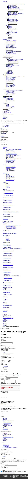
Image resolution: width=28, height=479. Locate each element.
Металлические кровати (11, 47)
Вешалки (8, 110)
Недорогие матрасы (12, 6)
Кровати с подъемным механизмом (13, 51)
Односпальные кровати (11, 40)
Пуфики (10, 68)
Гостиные (5, 103)
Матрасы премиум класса (14, 8)
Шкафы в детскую (10, 94)
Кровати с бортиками (10, 84)
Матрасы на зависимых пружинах (16, 13)
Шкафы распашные (10, 100)
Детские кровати (7, 74)
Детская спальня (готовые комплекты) (14, 90)
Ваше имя (3, 376)
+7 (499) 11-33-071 (5, 411)
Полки (7, 104)
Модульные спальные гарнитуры (15, 59)
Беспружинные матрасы (13, 7)
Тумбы (9, 67)
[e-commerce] (3, 128)
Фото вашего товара (5, 383)
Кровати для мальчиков (11, 77)
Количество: (3, 340)
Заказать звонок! (4, 131)
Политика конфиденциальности (10, 447)
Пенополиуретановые (13, 20)
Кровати (5, 39)
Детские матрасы (12, 5)
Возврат (5, 113)
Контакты (5, 117)
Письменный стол (10, 92)
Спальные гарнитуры (13, 60)
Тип (7, 2)
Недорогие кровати (10, 45)
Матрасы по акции (12, 12)
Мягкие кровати (9, 52)
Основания (8, 54)
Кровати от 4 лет (9, 81)
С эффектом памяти (12, 24)
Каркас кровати (9, 72)
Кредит (4, 118)
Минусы (3, 379)
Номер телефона (4, 467)
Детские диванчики (10, 91)
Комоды (10, 70)
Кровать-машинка (10, 86)
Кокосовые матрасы (12, 19)
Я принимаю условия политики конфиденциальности (14, 471)
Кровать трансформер (10, 85)
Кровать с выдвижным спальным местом (15, 76)
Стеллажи (8, 102)
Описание (5, 366)
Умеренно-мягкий (12, 28)
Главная (5, 111)
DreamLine (10, 35)
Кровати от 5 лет (9, 83)
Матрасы (5, 1)
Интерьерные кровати (11, 53)
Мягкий (10, 26)
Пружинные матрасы (13, 14)
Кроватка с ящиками (10, 79)
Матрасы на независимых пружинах (16, 4)
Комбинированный (12, 32)
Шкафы (5, 97)
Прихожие (5, 109)
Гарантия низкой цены (8, 114)
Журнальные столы (10, 106)
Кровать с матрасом (7, 96)
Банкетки (10, 71)
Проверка (3, 384)
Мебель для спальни (7, 57)
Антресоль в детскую (10, 93)
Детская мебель (6, 89)
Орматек (10, 38)
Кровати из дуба (9, 50)
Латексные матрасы (12, 21)
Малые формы (9, 66)
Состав (7, 18)
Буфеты (7, 105)
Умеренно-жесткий (12, 29)
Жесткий (10, 31)
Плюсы (3, 378)
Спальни (8, 58)
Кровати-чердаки (9, 87)
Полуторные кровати (10, 42)
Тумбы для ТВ (9, 107)
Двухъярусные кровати (8, 55)
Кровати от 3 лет (9, 80)
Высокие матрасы (12, 15)
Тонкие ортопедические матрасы (15, 9)
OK (16, 477)
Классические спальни (13, 63)
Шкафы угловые (9, 98)
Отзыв (2, 382)
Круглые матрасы (12, 17)
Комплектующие (9, 73)
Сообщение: (3, 470)
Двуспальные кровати (10, 41)
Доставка (5, 369)
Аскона (10, 37)
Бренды (7, 33)
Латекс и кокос (11, 22)
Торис (9, 34)
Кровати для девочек (10, 78)
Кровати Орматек (10, 48)
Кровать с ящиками (10, 46)
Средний (10, 27)
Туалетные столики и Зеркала (12, 65)
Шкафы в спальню (10, 64)
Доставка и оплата (7, 112)
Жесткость (8, 25)
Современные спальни (13, 61)
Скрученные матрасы (13, 11)
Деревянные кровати (10, 44)
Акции (4, 116)
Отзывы (5, 367)
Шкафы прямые (9, 99)
